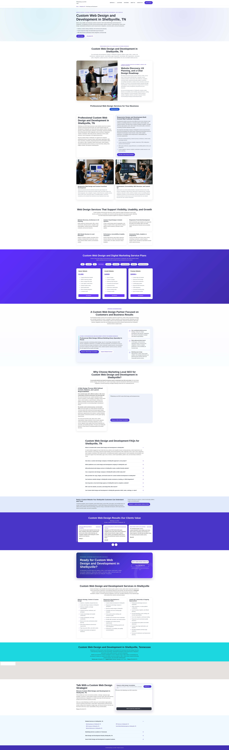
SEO (82, 264)
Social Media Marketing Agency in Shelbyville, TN (126, 726)
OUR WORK (126, 2)
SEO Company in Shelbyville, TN (92, 726)
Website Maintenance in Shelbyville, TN (94, 728)
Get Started (88, 295)
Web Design (101, 264)
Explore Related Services (106, 351)
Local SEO (89, 264)
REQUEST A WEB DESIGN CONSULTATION (139, 504)
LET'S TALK (148, 2)
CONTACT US (139, 2)
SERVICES (112, 2)
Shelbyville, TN (82, 6)
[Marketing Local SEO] (81, 2)
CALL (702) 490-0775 (140, 565)
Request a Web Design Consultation (89, 351)
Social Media (116, 264)
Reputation (134, 264)
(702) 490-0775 (90, 36)
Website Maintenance (143, 264)
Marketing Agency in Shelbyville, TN (93, 724)
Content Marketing (125, 264)
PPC (95, 264)
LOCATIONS (119, 2)
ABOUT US (133, 2)
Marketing (108, 264)
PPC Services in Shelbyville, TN (122, 724)
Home (77, 6)
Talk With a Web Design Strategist (126, 154)
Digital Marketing (114, 109)
